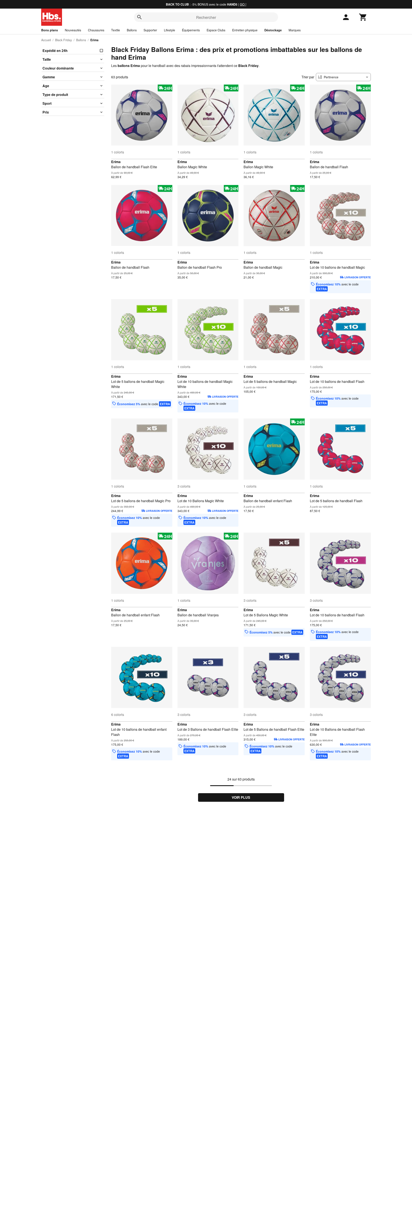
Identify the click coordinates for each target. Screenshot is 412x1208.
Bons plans (49, 30)
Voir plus (241, 797)
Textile (115, 30)
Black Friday (63, 40)
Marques (295, 30)
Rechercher (206, 17)
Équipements (191, 30)
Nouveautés (73, 30)
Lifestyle (169, 30)
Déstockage (273, 30)
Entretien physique (245, 30)
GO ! (243, 4)
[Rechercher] (139, 17)
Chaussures (96, 30)
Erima (116, 161)
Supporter (150, 30)
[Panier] (363, 17)
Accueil (46, 40)
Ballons (132, 30)
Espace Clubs (216, 30)
